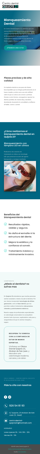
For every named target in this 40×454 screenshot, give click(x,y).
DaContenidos (22, 452)
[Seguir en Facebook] (5, 397)
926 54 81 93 (16, 405)
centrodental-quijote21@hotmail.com (20, 421)
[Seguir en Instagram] (9, 397)
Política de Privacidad (14, 449)
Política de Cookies (26, 449)
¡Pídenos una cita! (15, 48)
